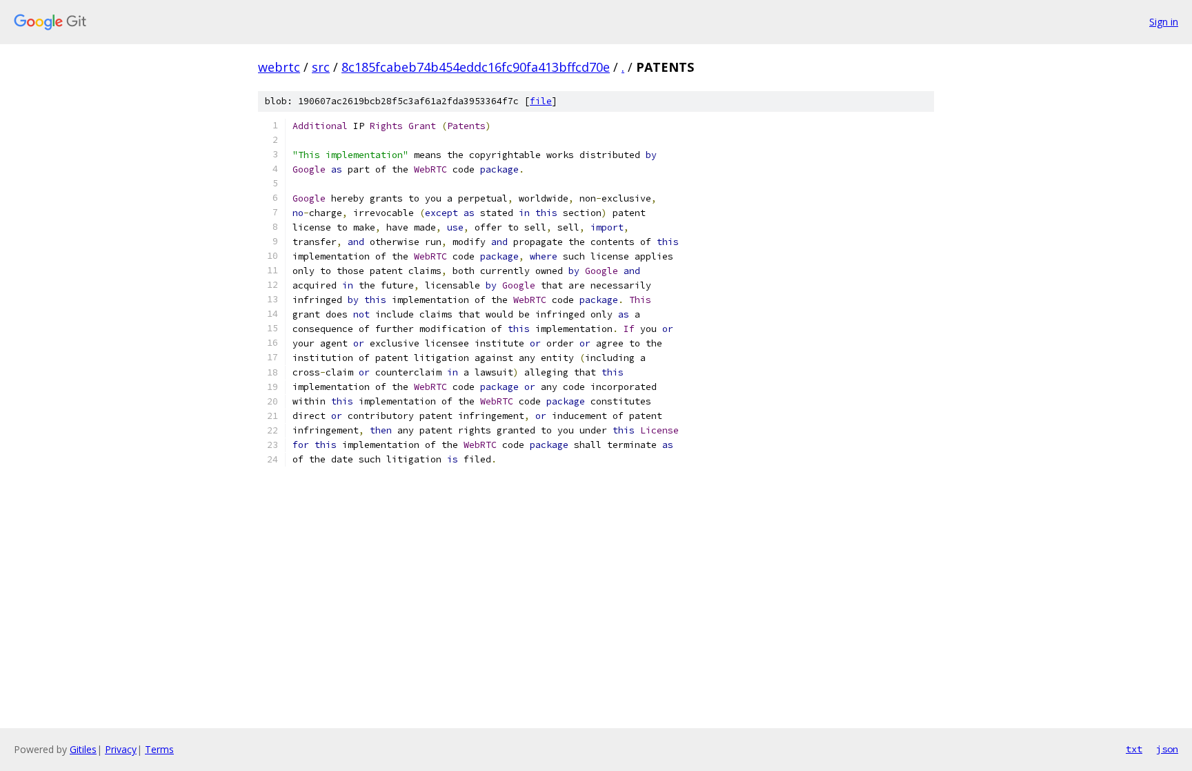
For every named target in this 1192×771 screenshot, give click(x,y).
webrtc (279, 67)
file (541, 101)
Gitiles (83, 749)
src (321, 67)
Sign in (1163, 21)
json (1167, 749)
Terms (159, 749)
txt (1134, 749)
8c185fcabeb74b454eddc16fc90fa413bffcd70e (475, 67)
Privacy (121, 749)
